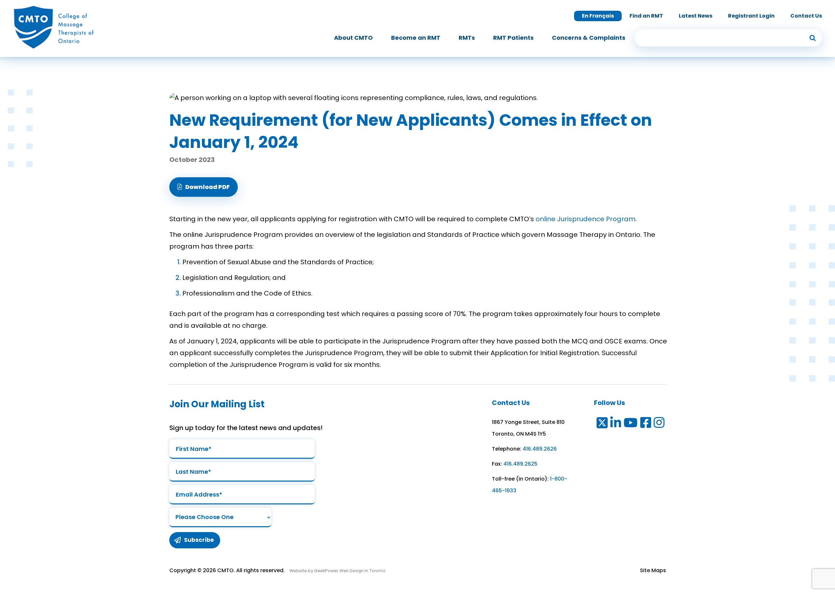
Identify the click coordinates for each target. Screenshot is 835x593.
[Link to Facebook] (646, 424)
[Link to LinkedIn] (616, 424)
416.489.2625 (520, 464)
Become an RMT (415, 38)
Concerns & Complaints (588, 38)
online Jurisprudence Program (585, 219)
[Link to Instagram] (659, 424)
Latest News (695, 16)
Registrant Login (751, 16)
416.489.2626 (540, 449)
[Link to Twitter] (601, 424)
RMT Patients (513, 38)
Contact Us (806, 16)
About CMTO (353, 38)
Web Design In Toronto (362, 570)
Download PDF (207, 187)
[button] (203, 187)
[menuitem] (353, 38)
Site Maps (653, 570)
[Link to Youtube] (631, 424)
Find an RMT (646, 16)
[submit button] (812, 38)
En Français (598, 16)
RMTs (467, 38)
